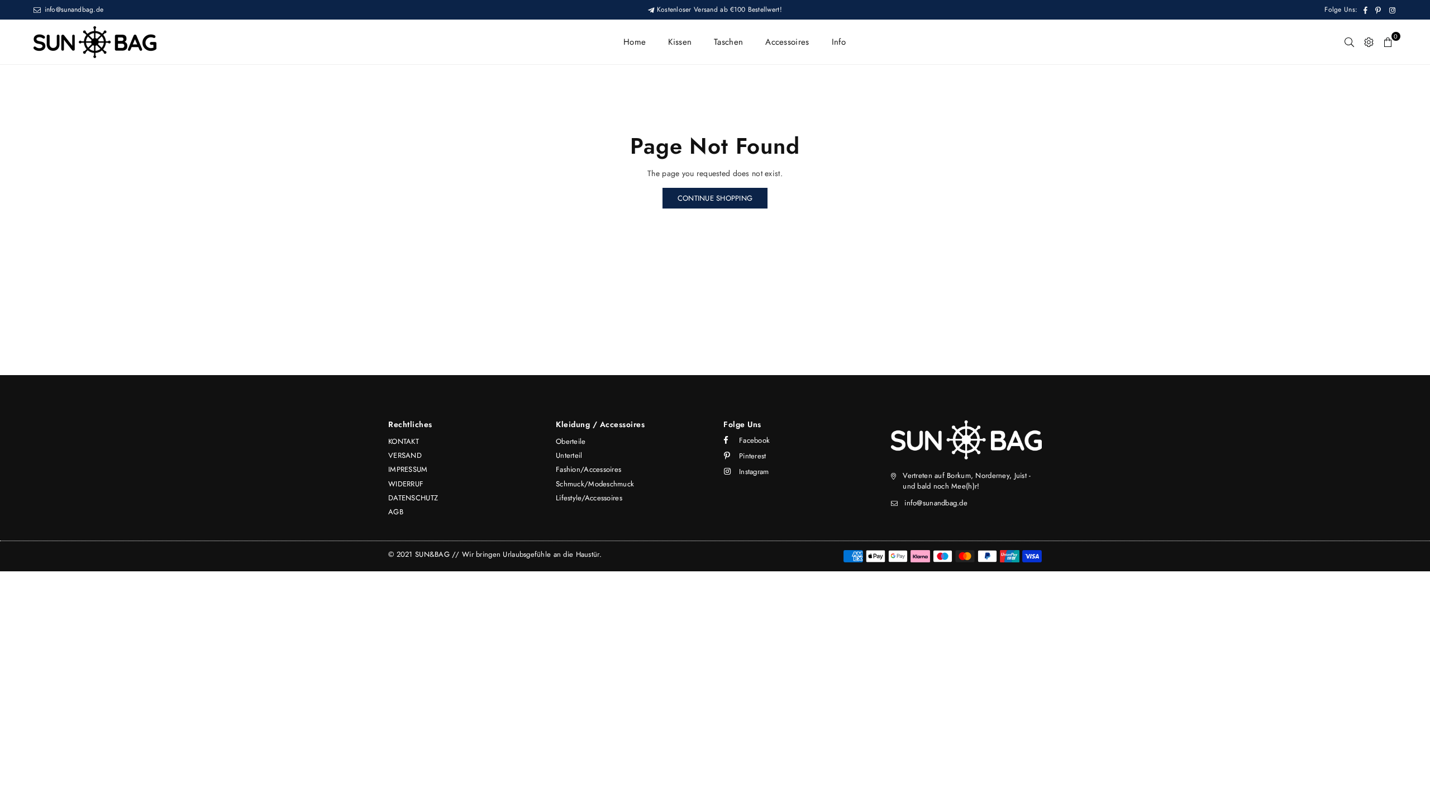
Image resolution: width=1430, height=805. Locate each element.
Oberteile (571, 441)
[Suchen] (1349, 42)
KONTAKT (403, 441)
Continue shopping (715, 198)
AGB (395, 511)
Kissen (680, 42)
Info (839, 42)
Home (634, 42)
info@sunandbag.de (72, 9)
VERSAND (405, 455)
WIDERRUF (405, 484)
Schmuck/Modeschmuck (595, 484)
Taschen (728, 42)
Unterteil (569, 455)
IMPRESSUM (408, 469)
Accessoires (787, 42)
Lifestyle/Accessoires (589, 498)
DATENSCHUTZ (413, 498)
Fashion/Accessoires (588, 469)
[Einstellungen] (1369, 42)
